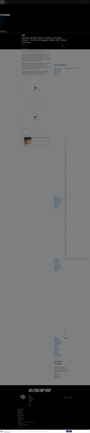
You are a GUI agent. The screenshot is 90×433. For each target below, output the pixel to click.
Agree (69, 431)
